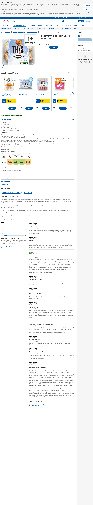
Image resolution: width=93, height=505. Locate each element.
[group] (9, 93)
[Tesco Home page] (5, 21)
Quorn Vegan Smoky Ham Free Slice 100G (59, 93)
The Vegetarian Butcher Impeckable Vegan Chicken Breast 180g (7, 94)
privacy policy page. (23, 5)
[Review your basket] (79, 36)
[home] (2, 32)
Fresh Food (7, 32)
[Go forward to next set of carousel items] (72, 93)
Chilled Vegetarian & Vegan (19, 32)
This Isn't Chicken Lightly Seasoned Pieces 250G (25, 93)
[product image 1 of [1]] (18, 52)
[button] (58, 18)
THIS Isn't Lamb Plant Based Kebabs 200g (41, 93)
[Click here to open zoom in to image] (3, 66)
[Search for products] (63, 21)
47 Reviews (51, 40)
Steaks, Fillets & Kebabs (32, 32)
